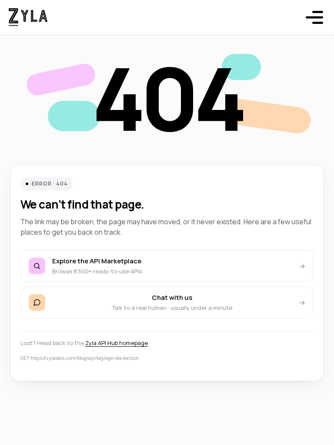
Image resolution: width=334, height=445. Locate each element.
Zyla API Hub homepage (116, 343)
